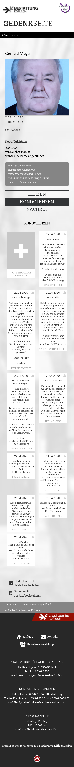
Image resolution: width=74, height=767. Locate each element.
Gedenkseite (27, 593)
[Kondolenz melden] (64, 234)
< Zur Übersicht (11, 35)
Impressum (11, 604)
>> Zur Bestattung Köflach (37, 604)
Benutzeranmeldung (40, 644)
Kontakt (52, 636)
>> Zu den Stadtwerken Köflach (22, 610)
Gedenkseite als (28, 583)
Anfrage (28, 636)
